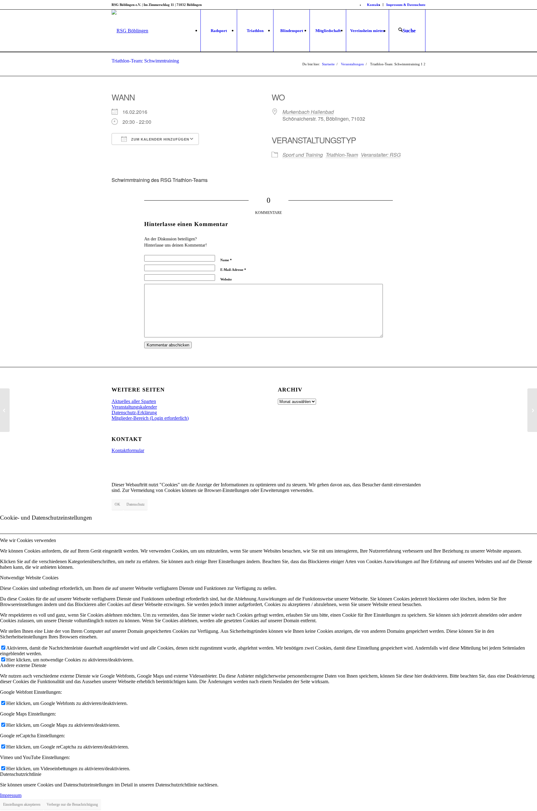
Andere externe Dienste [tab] (23, 665)
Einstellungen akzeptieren (21, 804)
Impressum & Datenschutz (405, 5)
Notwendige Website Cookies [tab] (29, 577)
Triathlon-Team (342, 154)
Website (226, 279)
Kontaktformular (128, 450)
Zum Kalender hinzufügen (159, 139)
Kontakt (373, 5)
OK (117, 504)
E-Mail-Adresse (233, 269)
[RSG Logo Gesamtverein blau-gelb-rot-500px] (130, 31)
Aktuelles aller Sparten (134, 401)
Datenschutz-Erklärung (134, 412)
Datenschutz (135, 504)
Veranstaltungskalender (134, 407)
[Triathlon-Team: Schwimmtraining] (5, 410)
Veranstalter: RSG (381, 154)
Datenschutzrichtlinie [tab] (20, 774)
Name (226, 260)
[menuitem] (373, 4)
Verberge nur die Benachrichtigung (72, 804)
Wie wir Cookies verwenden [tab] (28, 540)
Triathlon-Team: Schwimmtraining (145, 60)
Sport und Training (302, 154)
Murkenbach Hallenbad (308, 111)
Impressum (10, 795)
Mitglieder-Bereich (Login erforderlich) (150, 418)
